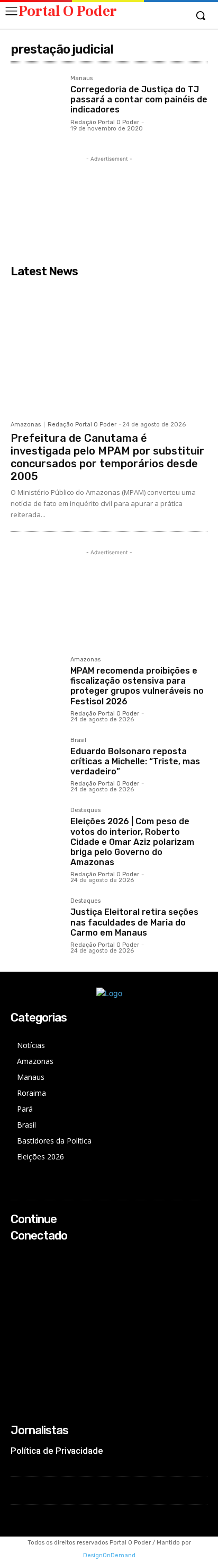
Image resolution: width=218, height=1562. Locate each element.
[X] (18, 1284)
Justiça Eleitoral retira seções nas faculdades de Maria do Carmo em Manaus (134, 922)
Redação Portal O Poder (104, 122)
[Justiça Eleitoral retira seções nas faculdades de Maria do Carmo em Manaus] (36, 923)
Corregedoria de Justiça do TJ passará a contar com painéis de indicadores (138, 99)
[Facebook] (18, 1256)
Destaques (85, 810)
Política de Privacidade (57, 1450)
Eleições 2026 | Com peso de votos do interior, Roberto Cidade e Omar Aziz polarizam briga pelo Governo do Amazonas (132, 841)
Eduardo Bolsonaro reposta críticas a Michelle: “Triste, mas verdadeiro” (135, 761)
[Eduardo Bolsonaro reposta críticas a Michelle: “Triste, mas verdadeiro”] (36, 763)
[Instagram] (18, 1270)
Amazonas (26, 424)
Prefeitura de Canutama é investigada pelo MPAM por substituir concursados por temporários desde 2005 (107, 457)
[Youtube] (18, 1299)
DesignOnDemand (109, 1555)
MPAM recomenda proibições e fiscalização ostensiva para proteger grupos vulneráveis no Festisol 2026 (137, 686)
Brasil (78, 740)
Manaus (81, 78)
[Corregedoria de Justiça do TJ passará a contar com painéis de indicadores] (36, 101)
